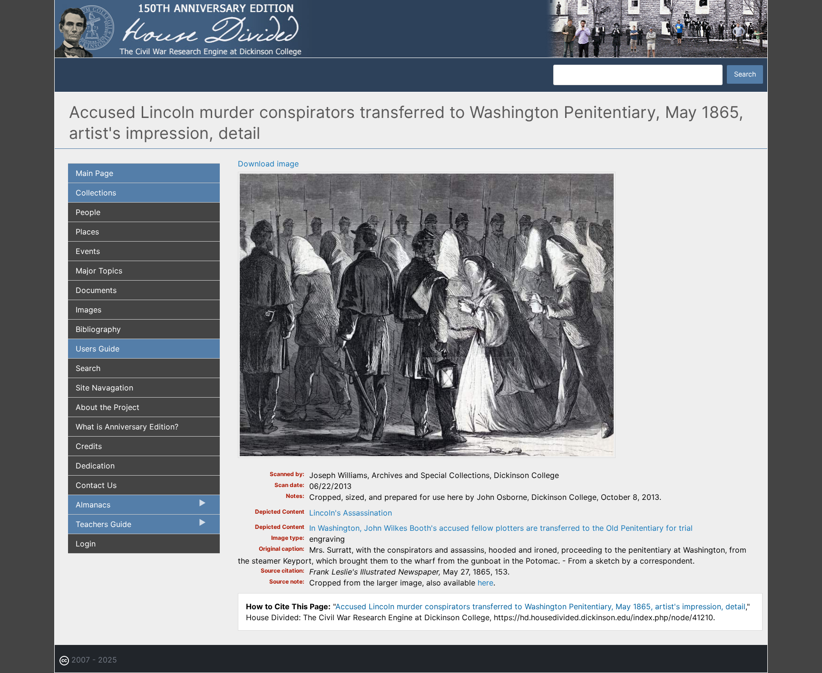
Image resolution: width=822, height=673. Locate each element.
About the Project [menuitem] (107, 407)
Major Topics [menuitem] (99, 270)
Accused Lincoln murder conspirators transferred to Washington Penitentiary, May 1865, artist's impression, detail (540, 606)
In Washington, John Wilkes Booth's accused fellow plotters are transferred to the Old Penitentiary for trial (501, 528)
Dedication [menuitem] (95, 465)
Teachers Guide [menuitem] (99, 526)
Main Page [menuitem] (94, 173)
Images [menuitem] (88, 309)
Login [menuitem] (86, 543)
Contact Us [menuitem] (96, 485)
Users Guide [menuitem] (97, 348)
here (485, 582)
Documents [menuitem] (96, 290)
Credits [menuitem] (89, 446)
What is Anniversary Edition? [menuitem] (127, 426)
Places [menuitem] (87, 231)
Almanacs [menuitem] (89, 507)
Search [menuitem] (88, 368)
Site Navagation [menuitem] (104, 387)
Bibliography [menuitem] (98, 329)
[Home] (411, 28)
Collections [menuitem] (96, 192)
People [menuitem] (88, 212)
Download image (268, 163)
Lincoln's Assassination (350, 512)
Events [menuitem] (88, 251)
